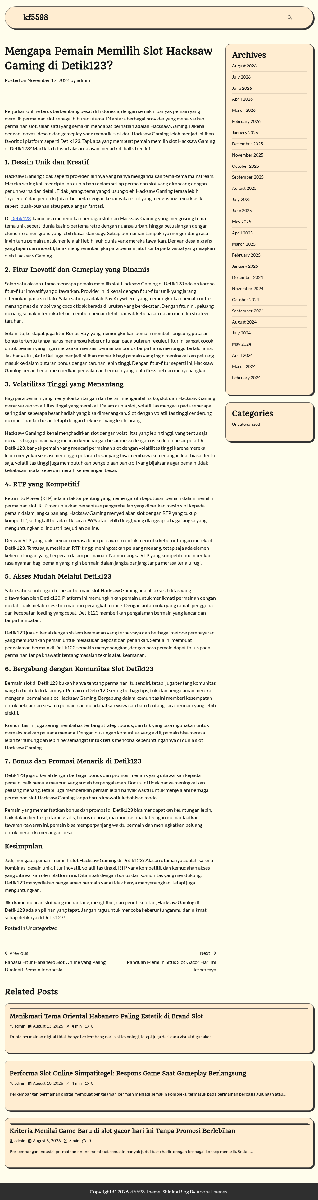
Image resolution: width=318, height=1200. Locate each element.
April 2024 (242, 355)
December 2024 (247, 277)
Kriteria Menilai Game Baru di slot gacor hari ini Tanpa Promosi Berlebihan (122, 1130)
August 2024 (244, 322)
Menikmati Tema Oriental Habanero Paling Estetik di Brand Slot (106, 1016)
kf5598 (36, 17)
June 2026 (242, 88)
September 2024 (248, 310)
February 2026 (246, 121)
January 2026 (245, 132)
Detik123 (21, 218)
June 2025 (242, 210)
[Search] (289, 17)
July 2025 (241, 199)
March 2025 (244, 244)
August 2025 (244, 188)
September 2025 (248, 177)
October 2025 (245, 166)
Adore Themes (211, 1191)
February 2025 (246, 254)
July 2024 (241, 332)
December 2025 (247, 143)
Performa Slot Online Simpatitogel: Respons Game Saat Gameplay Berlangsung (128, 1073)
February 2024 (246, 377)
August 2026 (244, 65)
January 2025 (245, 266)
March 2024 (244, 366)
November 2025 (247, 154)
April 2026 (242, 99)
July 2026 (241, 77)
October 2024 (245, 299)
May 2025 (241, 221)
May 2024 (241, 344)
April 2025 (242, 232)
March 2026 (244, 110)
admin (83, 80)
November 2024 (247, 288)
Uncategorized (41, 928)
